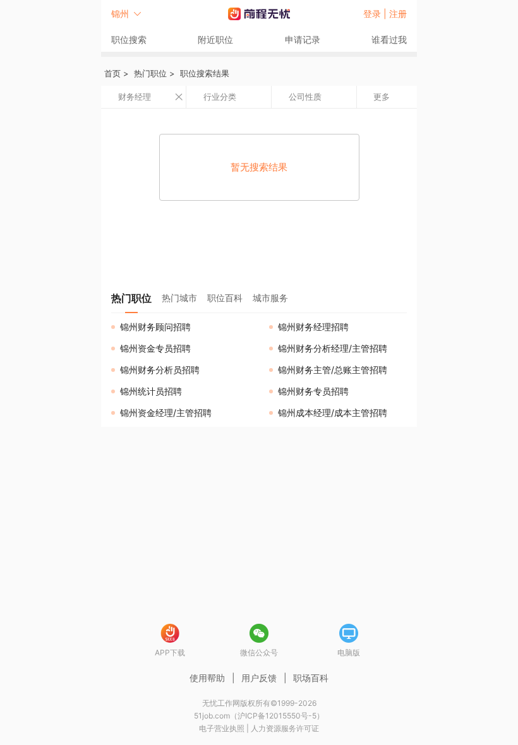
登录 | (376, 13)
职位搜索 (129, 39)
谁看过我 (389, 39)
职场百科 (310, 677)
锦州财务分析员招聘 (160, 369)
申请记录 (302, 39)
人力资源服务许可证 (285, 728)
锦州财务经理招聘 (313, 326)
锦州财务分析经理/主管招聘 (332, 348)
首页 (112, 73)
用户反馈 (259, 677)
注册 (398, 13)
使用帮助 (207, 677)
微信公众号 (259, 652)
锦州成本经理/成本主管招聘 (332, 412)
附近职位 (215, 39)
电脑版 (348, 652)
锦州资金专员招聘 (155, 348)
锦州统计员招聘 (151, 391)
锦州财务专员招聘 (313, 391)
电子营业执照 (221, 728)
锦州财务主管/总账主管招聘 (332, 369)
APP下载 (170, 652)
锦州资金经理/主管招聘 (166, 412)
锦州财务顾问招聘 (155, 326)
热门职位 (150, 73)
